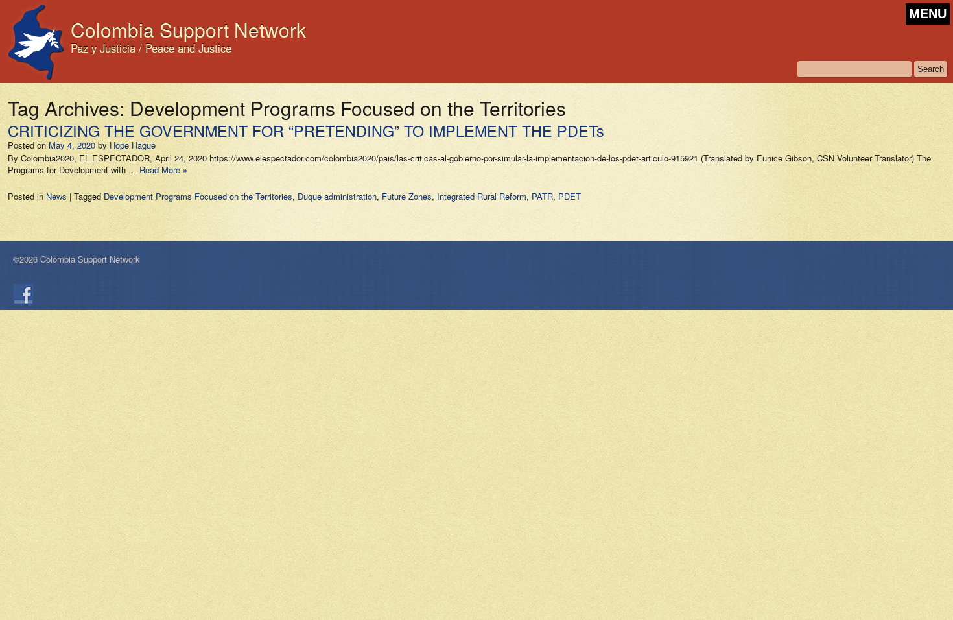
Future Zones (407, 196)
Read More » (163, 169)
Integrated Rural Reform (481, 196)
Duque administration (337, 196)
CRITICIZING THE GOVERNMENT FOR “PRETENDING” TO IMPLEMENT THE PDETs (306, 130)
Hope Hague (133, 145)
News (56, 196)
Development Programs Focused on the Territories (198, 196)
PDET (569, 196)
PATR (542, 196)
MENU (928, 13)
